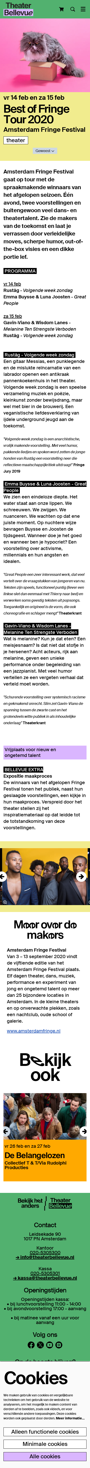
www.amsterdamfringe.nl (33, 1031)
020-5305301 (45, 1273)
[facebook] (31, 1344)
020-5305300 (45, 1253)
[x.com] (40, 1344)
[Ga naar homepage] (18, 9)
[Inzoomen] (5, 902)
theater (15, 140)
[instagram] (58, 1344)
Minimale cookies (45, 1443)
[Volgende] (81, 876)
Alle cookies (45, 1456)
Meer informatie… (70, 1418)
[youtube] (49, 1344)
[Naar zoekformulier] (72, 9)
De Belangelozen (35, 1155)
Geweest (43, 150)
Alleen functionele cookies (45, 1431)
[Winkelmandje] (62, 9)
